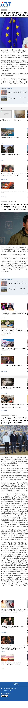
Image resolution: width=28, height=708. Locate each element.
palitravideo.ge (4, 179)
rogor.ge (2, 668)
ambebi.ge (3, 317)
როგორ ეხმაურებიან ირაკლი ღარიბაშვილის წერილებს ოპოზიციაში (11, 366)
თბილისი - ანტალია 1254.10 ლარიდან (10, 137)
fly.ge (2, 143)
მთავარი (15, 683)
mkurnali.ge (3, 615)
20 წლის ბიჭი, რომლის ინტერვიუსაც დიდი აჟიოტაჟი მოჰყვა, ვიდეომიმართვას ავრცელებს (13, 174)
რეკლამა (16, 684)
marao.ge (3, 651)
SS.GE (2, 108)
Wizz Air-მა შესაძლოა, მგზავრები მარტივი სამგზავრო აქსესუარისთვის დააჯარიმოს (13, 349)
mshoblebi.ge (3, 632)
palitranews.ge (4, 371)
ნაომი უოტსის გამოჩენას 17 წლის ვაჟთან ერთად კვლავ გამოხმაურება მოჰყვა (12, 627)
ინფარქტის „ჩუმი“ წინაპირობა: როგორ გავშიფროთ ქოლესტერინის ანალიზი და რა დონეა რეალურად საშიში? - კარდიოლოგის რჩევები (13, 611)
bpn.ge (2, 354)
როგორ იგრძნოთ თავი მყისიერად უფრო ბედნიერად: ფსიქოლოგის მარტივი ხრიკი (11, 663)
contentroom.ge (4, 393)
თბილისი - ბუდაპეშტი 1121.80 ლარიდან (10, 154)
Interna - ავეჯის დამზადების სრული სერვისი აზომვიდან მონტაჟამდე (11, 388)
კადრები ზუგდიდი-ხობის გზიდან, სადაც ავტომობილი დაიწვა (14, 191)
